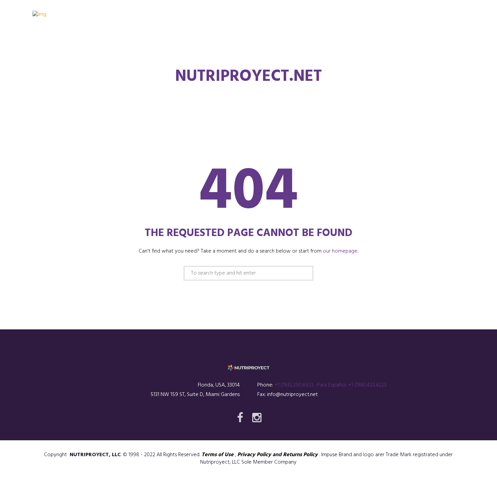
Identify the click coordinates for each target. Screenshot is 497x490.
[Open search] (459, 40)
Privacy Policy (254, 454)
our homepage (340, 251)
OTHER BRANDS (296, 41)
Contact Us (347, 41)
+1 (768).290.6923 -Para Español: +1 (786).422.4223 (330, 385)
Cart (386, 41)
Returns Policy (300, 454)
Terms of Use (218, 454)
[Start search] (304, 274)
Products (217, 41)
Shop (254, 41)
